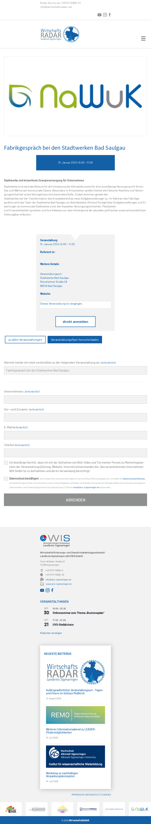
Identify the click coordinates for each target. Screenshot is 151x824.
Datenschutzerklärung (134, 478)
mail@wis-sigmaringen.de (86, 487)
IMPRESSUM (78, 794)
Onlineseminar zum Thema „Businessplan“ (78, 612)
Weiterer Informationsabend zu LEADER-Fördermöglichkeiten (71, 731)
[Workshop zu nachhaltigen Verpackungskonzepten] (75, 756)
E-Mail (15, 427)
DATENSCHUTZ (93, 794)
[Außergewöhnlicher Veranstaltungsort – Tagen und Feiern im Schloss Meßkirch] (75, 671)
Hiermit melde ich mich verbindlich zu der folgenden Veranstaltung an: (60, 362)
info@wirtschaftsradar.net (56, 6)
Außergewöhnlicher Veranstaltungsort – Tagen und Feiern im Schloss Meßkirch (74, 691)
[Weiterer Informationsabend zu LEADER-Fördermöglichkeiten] (75, 714)
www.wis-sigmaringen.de (59, 583)
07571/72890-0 (71, 3)
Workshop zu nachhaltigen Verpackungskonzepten (62, 774)
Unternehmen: (21, 391)
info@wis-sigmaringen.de (58, 579)
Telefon (16, 445)
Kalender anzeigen (51, 633)
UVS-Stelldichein (63, 624)
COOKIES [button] (106, 794)
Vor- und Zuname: (24, 409)
